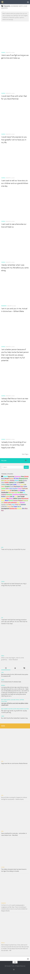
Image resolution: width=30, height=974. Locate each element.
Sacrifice (3, 504)
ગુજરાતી (5, 476)
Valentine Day (13, 508)
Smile (2, 655)
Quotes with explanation (10, 502)
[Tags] (24, 668)
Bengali (3, 685)
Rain (2, 831)
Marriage (3, 498)
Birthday (12, 480)
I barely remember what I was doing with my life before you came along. (14, 268)
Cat (2, 617)
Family (3, 488)
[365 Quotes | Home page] (3, 2)
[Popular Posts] (15, 668)
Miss (7, 498)
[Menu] (28, 2)
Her (19, 492)
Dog (2, 761)
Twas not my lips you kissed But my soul (13, 549)
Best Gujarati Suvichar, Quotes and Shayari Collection (15, 708)
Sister (2, 867)
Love (2, 672)
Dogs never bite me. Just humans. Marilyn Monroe (14, 763)
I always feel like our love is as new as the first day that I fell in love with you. (14, 401)
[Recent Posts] (5, 668)
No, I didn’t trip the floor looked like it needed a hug (14, 718)
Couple (3, 52)
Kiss (2, 547)
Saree (2, 679)
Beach (3, 478)
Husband (3, 494)
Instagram (22, 494)
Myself (3, 942)
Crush (2, 581)
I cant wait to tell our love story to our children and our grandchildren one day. (14, 183)
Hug (24, 492)
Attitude (26, 476)
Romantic (4, 306)
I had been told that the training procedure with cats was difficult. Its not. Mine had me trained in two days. (14, 621)
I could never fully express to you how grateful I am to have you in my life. (14, 140)
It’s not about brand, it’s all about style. (11, 682)
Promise (15, 500)
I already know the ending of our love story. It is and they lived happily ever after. (13, 445)
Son (2, 795)
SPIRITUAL (4, 506)
